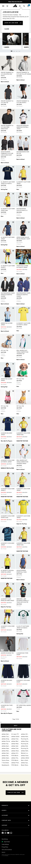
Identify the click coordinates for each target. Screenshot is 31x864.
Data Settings (5, 839)
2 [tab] (14, 50)
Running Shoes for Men (25, 739)
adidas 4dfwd (25, 758)
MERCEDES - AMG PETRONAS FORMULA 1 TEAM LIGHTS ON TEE (23, 600)
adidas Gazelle (6, 748)
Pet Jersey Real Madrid (24, 705)
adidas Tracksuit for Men (6, 736)
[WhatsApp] (11, 832)
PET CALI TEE (4, 350)
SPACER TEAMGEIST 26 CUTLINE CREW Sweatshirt (7, 127)
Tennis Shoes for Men (6, 760)
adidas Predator (15, 762)
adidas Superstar (6, 743)
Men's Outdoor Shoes (25, 760)
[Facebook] (3, 832)
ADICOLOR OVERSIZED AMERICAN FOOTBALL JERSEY (23, 127)
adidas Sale (14, 746)
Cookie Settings (5, 844)
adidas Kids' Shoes (25, 736)
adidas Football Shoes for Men (15, 739)
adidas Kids (24, 746)
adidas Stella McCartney (25, 751)
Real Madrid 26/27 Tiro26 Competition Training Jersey (22, 462)
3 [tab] (17, 50)
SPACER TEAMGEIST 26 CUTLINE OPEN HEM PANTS (7, 74)
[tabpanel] (15, 391)
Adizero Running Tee (7, 653)
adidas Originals (6, 739)
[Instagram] (5, 832)
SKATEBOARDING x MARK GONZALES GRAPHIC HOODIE (8, 295)
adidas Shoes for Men (25, 741)
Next (15, 725)
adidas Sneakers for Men (25, 755)
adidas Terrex (6, 741)
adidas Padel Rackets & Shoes (6, 755)
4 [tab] (19, 50)
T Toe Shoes (5, 762)
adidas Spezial (6, 758)
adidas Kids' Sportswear (6, 751)
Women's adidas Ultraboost (25, 753)
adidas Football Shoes (15, 748)
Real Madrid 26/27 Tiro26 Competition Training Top (22, 352)
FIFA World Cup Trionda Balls (15, 760)
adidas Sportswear (6, 746)
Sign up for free (14, 792)
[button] (13, 57)
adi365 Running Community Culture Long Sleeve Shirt (7, 153)
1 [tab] (11, 50)
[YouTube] (8, 832)
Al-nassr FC (15, 734)
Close (7, 29)
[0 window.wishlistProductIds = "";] (7, 6)
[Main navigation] (3, 6)
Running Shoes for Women (25, 748)
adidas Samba (6, 734)
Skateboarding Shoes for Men (6, 765)
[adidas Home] (15, 5)
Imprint (3, 852)
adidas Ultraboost (25, 734)
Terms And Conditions (7, 849)
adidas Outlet (15, 736)
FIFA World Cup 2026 (15, 755)
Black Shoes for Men (25, 765)
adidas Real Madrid (15, 743)
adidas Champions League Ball (15, 758)
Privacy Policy (5, 847)
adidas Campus (6, 753)
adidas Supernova (25, 762)
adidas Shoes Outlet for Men (15, 751)
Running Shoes (25, 743)
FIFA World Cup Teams (15, 765)
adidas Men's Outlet (15, 741)
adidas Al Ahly (15, 753)
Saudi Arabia (7, 841)
